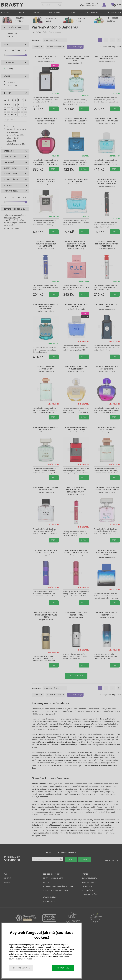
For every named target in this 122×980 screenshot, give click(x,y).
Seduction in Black (71, 765)
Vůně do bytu (91, 13)
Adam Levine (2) (13, 138)
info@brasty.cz (111, 860)
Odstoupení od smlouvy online (56, 890)
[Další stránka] (119, 40)
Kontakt (7, 878)
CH (8, 105)
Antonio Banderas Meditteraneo (107, 428)
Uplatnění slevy (49, 897)
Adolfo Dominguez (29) (16, 144)
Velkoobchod (114, 13)
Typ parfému (10, 157)
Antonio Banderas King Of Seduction (106, 57)
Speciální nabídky (12, 27)
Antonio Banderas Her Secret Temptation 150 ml (76, 551)
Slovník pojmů (49, 901)
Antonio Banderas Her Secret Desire (107, 368)
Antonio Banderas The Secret (46, 57)
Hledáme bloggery (89, 878)
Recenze (7, 882)
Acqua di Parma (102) (15, 135)
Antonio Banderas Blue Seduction (76, 305)
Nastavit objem (11, 191)
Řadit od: (36, 40)
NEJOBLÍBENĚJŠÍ (112, 20)
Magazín (85, 874)
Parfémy (5, 13)
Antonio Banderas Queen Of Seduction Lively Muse (106, 488)
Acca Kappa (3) (12, 132)
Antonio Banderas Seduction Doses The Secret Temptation (107, 181)
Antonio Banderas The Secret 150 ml (76, 614)
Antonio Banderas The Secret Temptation (76, 428)
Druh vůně (9, 162)
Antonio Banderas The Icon (107, 305)
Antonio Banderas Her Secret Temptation (46, 120)
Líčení (72, 13)
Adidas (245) (11, 141)
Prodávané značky (89, 894)
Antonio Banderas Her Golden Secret (76, 368)
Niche (21, 13)
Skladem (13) (12, 33)
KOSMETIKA (80, 20)
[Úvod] (33, 32)
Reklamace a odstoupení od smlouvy (58, 886)
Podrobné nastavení (21, 968)
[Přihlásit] (104, 5)
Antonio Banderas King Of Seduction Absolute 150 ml (45, 615)
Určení (7, 76)
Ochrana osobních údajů (53, 878)
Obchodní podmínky (51, 874)
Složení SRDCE (10, 174)
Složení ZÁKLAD (11, 179)
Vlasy (36, 13)
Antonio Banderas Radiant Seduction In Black (106, 552)
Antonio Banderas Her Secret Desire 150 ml (46, 551)
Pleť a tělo (54, 13)
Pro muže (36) (12, 82)
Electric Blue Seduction (97, 763)
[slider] (5, 55)
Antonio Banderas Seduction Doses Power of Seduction (106, 244)
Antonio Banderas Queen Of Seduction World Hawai (76, 58)
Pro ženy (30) (12, 85)
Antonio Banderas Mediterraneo (46, 368)
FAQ (5, 874)
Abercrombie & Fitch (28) (16, 129)
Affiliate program (89, 882)
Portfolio (9, 62)
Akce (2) (10, 36)
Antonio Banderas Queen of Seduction (45, 428)
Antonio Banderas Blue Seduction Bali (76, 180)
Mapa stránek (87, 890)
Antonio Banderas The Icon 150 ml (107, 614)
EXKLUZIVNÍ (19, 20)
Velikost (8, 185)
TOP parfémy (51, 20)
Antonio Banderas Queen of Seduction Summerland (45, 306)
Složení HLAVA (10, 168)
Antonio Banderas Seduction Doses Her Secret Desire (46, 244)
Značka (7, 93)
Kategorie (8, 151)
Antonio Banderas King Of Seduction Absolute (76, 120)
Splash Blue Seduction (41, 765)
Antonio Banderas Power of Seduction (45, 488)
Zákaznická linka (12, 859)
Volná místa (87, 886)
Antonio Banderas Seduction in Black (45, 180)
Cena (6, 44)
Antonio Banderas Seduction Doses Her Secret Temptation (76, 489)
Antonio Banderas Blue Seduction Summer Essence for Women (76, 244)
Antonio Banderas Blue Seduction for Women (106, 120)
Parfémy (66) (11, 68)
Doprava (46, 882)
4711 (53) (10, 126)
